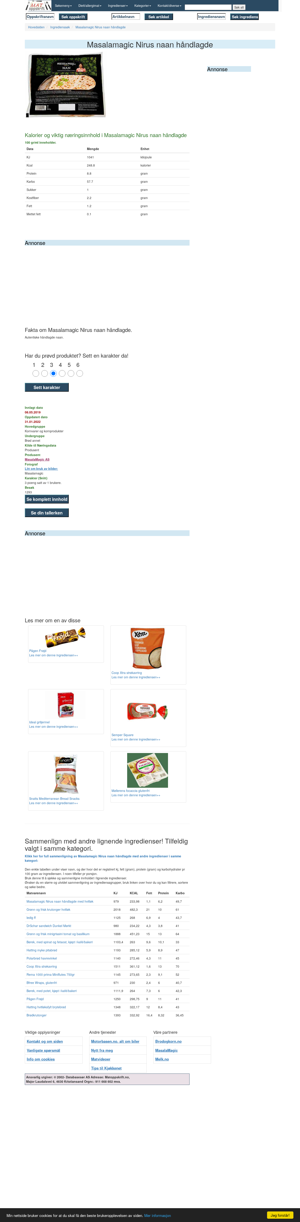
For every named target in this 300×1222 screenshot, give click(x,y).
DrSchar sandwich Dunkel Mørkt (49, 925)
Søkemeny (62, 5)
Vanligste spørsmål (43, 1050)
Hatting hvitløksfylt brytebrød (46, 1007)
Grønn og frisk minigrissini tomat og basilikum (58, 934)
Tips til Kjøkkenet (106, 1068)
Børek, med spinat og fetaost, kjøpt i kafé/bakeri (60, 942)
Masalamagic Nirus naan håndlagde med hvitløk (60, 901)
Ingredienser (117, 5)
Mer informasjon (157, 1215)
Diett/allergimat (88, 5)
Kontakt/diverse (168, 5)
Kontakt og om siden (45, 1041)
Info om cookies (41, 1059)
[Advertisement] (107, 278)
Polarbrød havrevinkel (42, 958)
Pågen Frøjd (35, 999)
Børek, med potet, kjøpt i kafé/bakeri (52, 990)
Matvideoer (100, 1059)
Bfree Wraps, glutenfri (42, 982)
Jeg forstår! (280, 1215)
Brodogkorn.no (168, 1041)
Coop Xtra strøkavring (42, 966)
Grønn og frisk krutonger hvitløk (48, 909)
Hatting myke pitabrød (42, 950)
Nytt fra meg (102, 1050)
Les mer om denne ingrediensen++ (53, 655)
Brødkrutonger (37, 1015)
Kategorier (141, 5)
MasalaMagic (166, 1050)
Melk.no (162, 1059)
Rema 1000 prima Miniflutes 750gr (51, 974)
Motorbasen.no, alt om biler (115, 1041)
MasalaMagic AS (37, 459)
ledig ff (31, 917)
